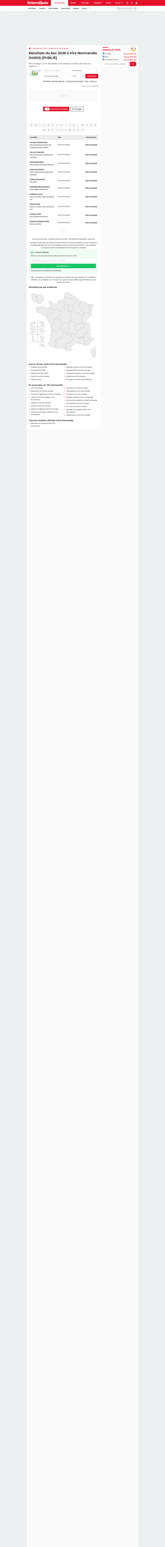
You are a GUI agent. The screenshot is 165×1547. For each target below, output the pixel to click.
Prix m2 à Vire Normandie (76, 406)
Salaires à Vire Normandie (41, 403)
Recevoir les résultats (59, 109)
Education (65, 8)
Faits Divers (53, 8)
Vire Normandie (37, 388)
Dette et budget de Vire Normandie (44, 409)
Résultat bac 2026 (40, 48)
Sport (73, 3)
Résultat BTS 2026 (38, 370)
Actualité (107, 54)
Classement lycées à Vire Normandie (80, 373)
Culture (85, 3)
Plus (118, 3)
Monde (76, 8)
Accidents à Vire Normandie (77, 388)
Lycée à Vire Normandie (40, 376)
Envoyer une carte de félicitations (79, 379)
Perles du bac (36, 379)
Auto (108, 3)
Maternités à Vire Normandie (42, 391)
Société (42, 8)
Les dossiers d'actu (111, 59)
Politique (32, 8)
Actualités (59, 3)
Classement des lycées (40, 373)
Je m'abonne (62, 266)
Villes (84, 8)
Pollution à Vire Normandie (76, 394)
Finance (97, 3)
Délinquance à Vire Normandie (78, 391)
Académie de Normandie (58, 48)
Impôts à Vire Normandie (41, 406)
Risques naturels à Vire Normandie (79, 397)
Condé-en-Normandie (74, 81)
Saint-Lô (93, 81)
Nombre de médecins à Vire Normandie (81, 400)
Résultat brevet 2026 (39, 367)
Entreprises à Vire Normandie (77, 403)
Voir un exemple (130, 54)
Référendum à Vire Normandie (78, 415)
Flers (87, 81)
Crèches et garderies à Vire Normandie (46, 394)
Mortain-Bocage (58, 81)
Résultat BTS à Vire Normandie (78, 370)
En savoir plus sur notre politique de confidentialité (46, 270)
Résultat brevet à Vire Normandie (79, 367)
